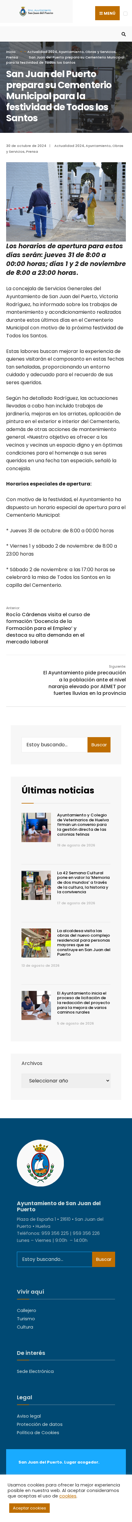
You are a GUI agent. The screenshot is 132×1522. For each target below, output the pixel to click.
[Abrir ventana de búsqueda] (122, 34)
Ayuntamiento (71, 51)
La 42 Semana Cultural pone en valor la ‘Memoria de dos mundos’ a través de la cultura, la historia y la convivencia (83, 882)
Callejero (26, 1310)
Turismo (26, 1319)
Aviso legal (29, 1416)
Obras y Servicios (100, 51)
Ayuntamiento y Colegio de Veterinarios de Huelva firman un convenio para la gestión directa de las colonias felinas (83, 824)
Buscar (99, 744)
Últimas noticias (57, 791)
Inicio (11, 51)
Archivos (31, 1063)
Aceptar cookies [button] (29, 1508)
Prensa (12, 57)
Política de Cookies (38, 1433)
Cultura (25, 1327)
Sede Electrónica (35, 1371)
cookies (67, 1496)
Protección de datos (40, 1424)
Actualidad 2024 (42, 51)
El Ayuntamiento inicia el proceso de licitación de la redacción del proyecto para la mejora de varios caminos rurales (83, 1002)
